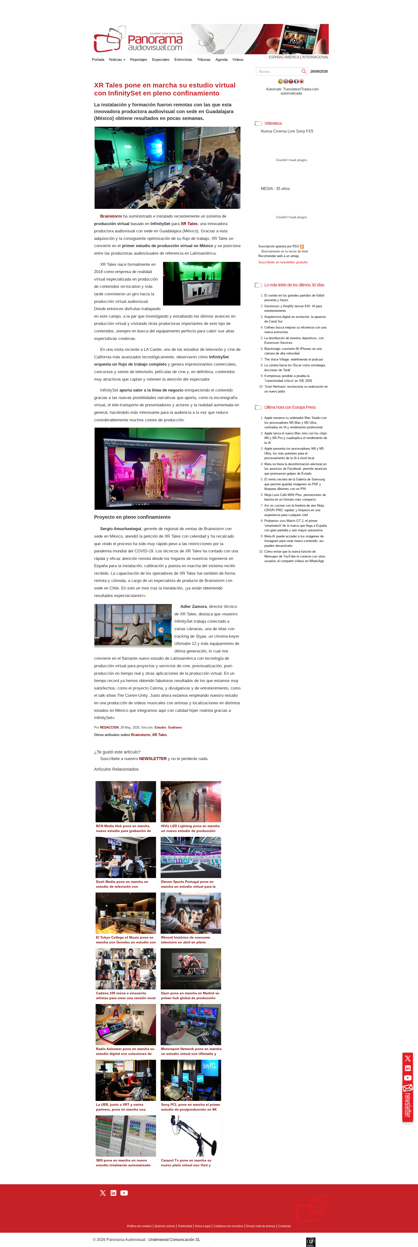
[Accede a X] (408, 1058)
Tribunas (204, 59)
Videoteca (273, 123)
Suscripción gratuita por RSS (279, 246)
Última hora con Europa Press (290, 407)
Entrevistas (183, 59)
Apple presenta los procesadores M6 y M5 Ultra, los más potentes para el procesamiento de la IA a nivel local (294, 453)
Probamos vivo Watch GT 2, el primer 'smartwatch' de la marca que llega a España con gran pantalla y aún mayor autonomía (295, 525)
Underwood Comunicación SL (174, 1240)
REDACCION (109, 727)
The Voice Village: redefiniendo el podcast (293, 359)
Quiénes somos (165, 1226)
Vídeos (238, 59)
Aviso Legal (202, 1226)
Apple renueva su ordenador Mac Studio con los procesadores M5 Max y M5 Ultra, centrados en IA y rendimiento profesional (295, 422)
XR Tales (159, 735)
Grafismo (175, 727)
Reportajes (138, 59)
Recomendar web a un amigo (278, 256)
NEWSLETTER (153, 758)
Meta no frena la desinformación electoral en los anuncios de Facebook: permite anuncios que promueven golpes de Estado (295, 468)
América (291, 57)
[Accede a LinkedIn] (408, 1068)
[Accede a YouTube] (408, 1078)
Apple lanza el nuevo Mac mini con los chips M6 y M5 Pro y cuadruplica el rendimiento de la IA (295, 438)
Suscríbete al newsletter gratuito (283, 262)
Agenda (222, 59)
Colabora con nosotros (228, 1226)
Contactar (284, 1226)
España (275, 57)
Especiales (161, 59)
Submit (304, 71)
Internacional (315, 57)
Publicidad (185, 1226)
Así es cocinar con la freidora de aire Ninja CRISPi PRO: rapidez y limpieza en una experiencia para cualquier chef (294, 510)
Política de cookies (139, 1226)
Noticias (116, 59)
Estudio (160, 727)
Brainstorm (140, 735)
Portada (98, 58)
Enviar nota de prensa (260, 1226)
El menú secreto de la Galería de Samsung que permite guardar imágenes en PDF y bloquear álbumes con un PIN (294, 484)
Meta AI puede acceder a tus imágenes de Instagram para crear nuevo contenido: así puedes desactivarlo (294, 541)
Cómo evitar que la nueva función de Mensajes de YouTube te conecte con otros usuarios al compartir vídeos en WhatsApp (294, 556)
